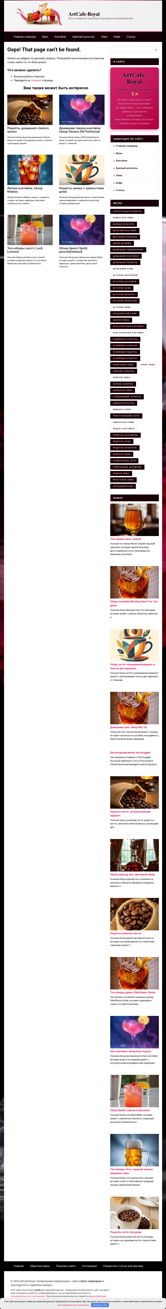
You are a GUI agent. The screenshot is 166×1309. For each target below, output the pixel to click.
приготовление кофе (126, 416)
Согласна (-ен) (100, 1305)
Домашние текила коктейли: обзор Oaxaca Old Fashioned (80, 129)
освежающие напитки (127, 397)
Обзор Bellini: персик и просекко (130, 1110)
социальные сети (124, 461)
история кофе (122, 288)
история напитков (125, 301)
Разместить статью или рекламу (123, 1266)
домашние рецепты (125, 262)
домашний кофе (123, 269)
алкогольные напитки (127, 211)
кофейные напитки (125, 345)
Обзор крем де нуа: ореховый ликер (132, 874)
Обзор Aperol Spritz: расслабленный (73, 249)
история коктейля (124, 282)
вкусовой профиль (125, 237)
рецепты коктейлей (125, 435)
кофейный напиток (125, 358)
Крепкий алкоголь (83, 36)
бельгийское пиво (125, 230)
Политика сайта (66, 1266)
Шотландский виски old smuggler (130, 752)
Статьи (131, 36)
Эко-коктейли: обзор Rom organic (130, 1051)
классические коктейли (128, 326)
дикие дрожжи (122, 243)
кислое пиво (121, 320)
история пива (122, 307)
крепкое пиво (121, 377)
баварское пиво (123, 218)
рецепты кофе (122, 441)
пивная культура (124, 403)
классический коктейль (128, 333)
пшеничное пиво (124, 422)
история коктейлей (125, 275)
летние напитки (123, 384)
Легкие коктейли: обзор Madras (24, 189)
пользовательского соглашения (28, 1296)
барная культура (123, 224)
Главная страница (25, 36)
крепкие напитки (124, 371)
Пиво (104, 36)
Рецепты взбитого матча (125, 933)
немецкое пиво (122, 390)
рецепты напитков (125, 448)
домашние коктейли (126, 256)
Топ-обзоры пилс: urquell (125, 539)
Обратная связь (40, 1266)
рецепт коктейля (124, 429)
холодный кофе (123, 486)
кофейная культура (125, 339)
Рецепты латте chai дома (125, 1232)
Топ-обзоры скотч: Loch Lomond (25, 249)
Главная (19, 1266)
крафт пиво (148, 365)
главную (36, 80)
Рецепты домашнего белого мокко (28, 129)
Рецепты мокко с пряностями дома (81, 189)
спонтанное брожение (127, 467)
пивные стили (122, 409)
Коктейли (60, 36)
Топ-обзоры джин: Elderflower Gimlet (132, 992)
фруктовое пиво (123, 480)
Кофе (117, 36)
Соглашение (89, 1266)
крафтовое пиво (123, 365)
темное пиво (121, 473)
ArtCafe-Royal (84, 14)
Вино (45, 36)
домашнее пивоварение (128, 250)
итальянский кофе (125, 314)
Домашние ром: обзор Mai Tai (128, 727)
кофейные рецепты (125, 352)
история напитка (124, 294)
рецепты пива (122, 454)
